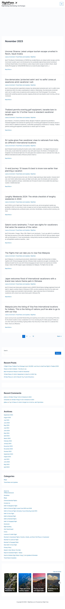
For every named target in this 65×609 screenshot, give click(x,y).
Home (5, 532)
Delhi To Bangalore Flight (10, 505)
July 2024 (6, 428)
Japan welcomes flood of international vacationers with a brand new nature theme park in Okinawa (30, 279)
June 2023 (7, 462)
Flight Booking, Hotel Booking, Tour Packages (13, 6)
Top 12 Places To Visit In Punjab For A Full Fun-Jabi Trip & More (26, 402)
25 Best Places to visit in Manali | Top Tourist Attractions (19, 377)
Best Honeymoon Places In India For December (16, 371)
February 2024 (8, 441)
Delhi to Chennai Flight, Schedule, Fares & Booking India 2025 (20, 511)
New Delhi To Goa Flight (10, 545)
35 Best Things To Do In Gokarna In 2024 (20, 397)
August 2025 (7, 417)
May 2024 (6, 433)
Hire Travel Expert (8, 529)
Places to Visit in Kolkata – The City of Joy (15, 369)
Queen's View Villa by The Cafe (12, 550)
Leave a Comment (10, 57)
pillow (5, 397)
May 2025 (6, 425)
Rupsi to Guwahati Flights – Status (13, 552)
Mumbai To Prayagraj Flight (11, 542)
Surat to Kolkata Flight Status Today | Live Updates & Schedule (20, 555)
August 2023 (7, 456)
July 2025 (6, 420)
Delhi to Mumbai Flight (10, 516)
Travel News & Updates (10, 558)
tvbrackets (7, 399)
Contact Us (7, 503)
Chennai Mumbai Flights (10, 500)
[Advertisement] (32, 20)
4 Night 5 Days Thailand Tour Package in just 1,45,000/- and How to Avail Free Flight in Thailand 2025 (31, 366)
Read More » (8, 69)
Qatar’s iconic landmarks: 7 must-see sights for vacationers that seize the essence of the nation (31, 226)
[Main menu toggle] (61, 4)
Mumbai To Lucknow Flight (11, 539)
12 (33, 336)
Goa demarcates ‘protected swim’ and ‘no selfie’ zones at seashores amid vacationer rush (30, 80)
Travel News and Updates (23, 57)
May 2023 (6, 464)
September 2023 (8, 454)
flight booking (7, 526)
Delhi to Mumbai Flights (10, 519)
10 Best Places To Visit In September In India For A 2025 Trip (20, 374)
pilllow (5, 402)
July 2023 (6, 459)
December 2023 (8, 446)
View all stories (57, 571)
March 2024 (7, 438)
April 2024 (6, 436)
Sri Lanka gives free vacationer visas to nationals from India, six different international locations (32, 141)
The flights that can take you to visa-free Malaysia (27, 253)
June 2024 (7, 430)
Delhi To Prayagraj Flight (10, 521)
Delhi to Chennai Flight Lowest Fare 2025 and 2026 (18, 508)
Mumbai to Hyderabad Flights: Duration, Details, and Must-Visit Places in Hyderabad (26, 537)
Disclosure (6, 524)
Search (6, 350)
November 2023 (8, 449)
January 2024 (7, 443)
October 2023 (7, 451)
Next (59, 336)
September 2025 (8, 415)
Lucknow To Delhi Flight (10, 534)
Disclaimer (6, 495)
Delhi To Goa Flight (9, 513)
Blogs (5, 479)
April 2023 (6, 467)
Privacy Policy (7, 547)
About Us (6, 491)
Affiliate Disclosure (9, 492)
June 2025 (7, 422)
